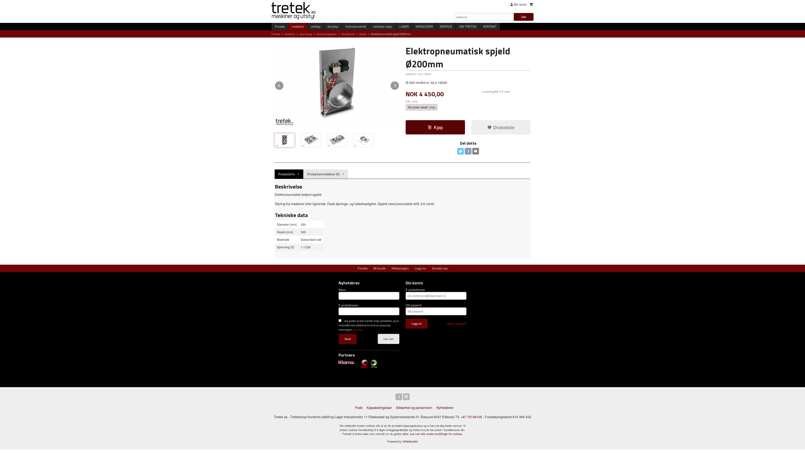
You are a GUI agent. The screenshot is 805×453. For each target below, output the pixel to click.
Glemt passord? (456, 323)
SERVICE (446, 26)
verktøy (316, 26)
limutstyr (333, 26)
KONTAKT (490, 26)
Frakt (358, 407)
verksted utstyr (382, 26)
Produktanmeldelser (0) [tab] (323, 174)
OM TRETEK (467, 26)
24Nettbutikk (410, 441)
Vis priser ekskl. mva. (422, 107)
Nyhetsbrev (444, 407)
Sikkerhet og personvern (414, 407)
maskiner (298, 26)
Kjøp (438, 127)
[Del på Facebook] (468, 151)
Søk (523, 17)
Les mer (388, 339)
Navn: (342, 290)
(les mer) (358, 329)
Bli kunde (380, 268)
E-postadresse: (349, 305)
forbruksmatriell (355, 26)
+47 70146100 (471, 416)
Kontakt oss (440, 268)
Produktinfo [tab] (286, 174)
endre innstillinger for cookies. (445, 434)
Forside (280, 26)
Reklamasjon (400, 268)
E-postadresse (415, 290)
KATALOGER (424, 26)
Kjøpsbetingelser (379, 407)
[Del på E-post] (475, 151)
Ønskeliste (503, 127)
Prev (283, 85)
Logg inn (420, 268)
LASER (404, 26)
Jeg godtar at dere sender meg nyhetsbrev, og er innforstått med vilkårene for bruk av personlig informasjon (369, 325)
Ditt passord (414, 305)
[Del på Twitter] (460, 151)
